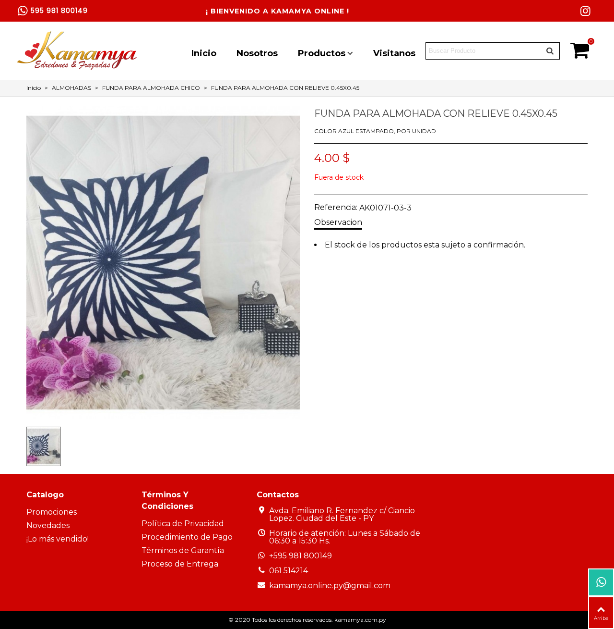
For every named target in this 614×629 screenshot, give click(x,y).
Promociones (51, 512)
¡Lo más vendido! (57, 538)
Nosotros (257, 53)
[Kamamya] (77, 50)
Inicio (203, 53)
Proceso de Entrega (180, 563)
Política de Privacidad (183, 523)
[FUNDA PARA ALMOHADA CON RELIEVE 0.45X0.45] (163, 414)
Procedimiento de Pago (187, 537)
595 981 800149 (59, 10)
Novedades (48, 525)
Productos (321, 53)
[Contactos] (601, 582)
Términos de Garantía (183, 550)
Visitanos (394, 53)
